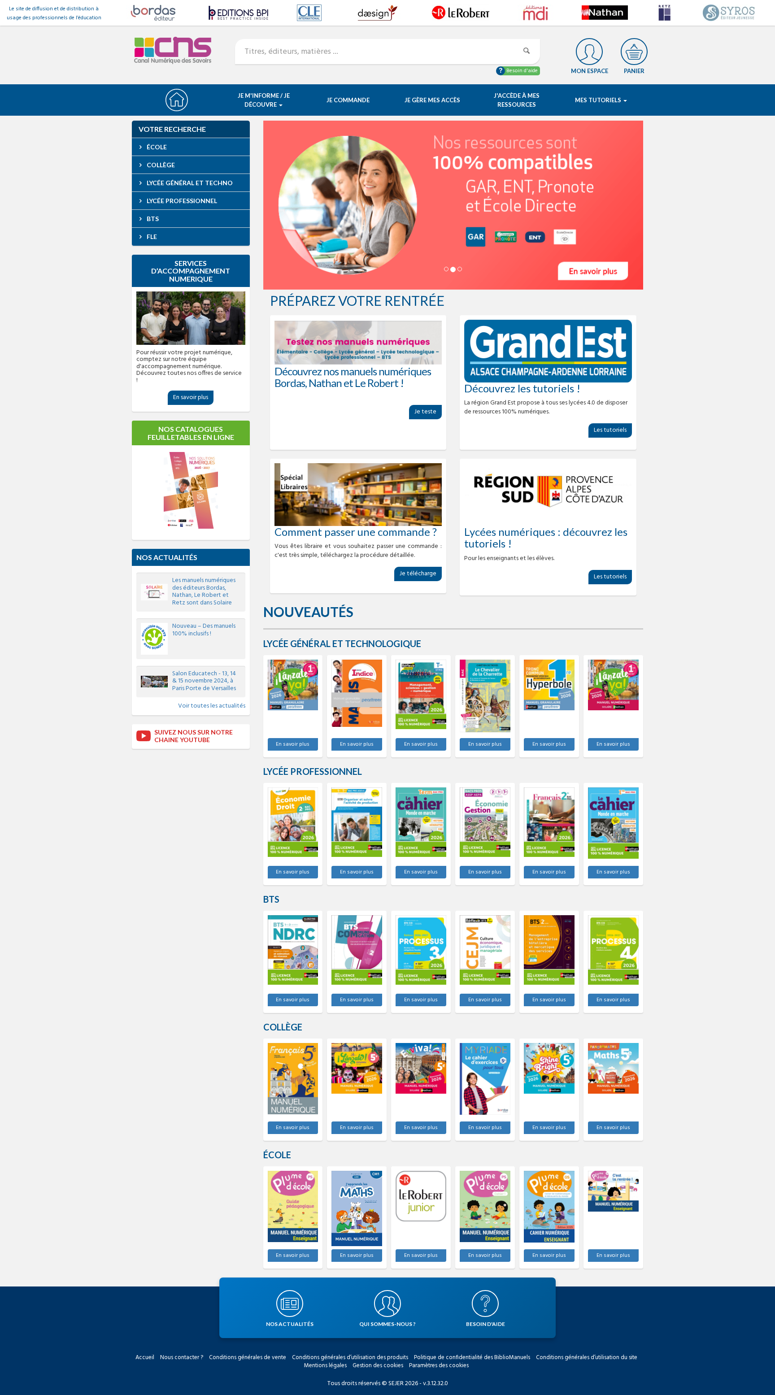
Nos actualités (166, 557)
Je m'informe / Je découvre (264, 100)
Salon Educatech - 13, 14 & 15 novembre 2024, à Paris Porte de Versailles (204, 681)
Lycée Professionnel (181, 200)
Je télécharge (418, 574)
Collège (160, 165)
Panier (634, 70)
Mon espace (589, 70)
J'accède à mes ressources (517, 100)
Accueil (144, 1357)
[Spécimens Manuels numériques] (358, 342)
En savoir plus (292, 744)
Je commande (348, 100)
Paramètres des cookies (439, 1365)
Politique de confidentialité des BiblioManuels (472, 1357)
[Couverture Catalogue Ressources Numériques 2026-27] (191, 490)
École (156, 147)
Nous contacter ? (181, 1357)
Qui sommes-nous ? (387, 1324)
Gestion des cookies (378, 1365)
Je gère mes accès (432, 100)
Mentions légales (325, 1365)
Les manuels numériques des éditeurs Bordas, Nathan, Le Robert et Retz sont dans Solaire (203, 591)
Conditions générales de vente (247, 1357)
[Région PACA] (548, 494)
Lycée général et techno (189, 183)
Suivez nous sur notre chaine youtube (193, 735)
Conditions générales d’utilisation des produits (350, 1357)
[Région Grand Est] (548, 351)
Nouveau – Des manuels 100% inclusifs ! (203, 630)
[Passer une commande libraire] (358, 494)
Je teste (425, 412)
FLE (151, 236)
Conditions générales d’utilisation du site (586, 1357)
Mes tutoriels (599, 100)
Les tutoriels (610, 430)
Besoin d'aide (521, 70)
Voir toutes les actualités (211, 706)
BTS (152, 218)
